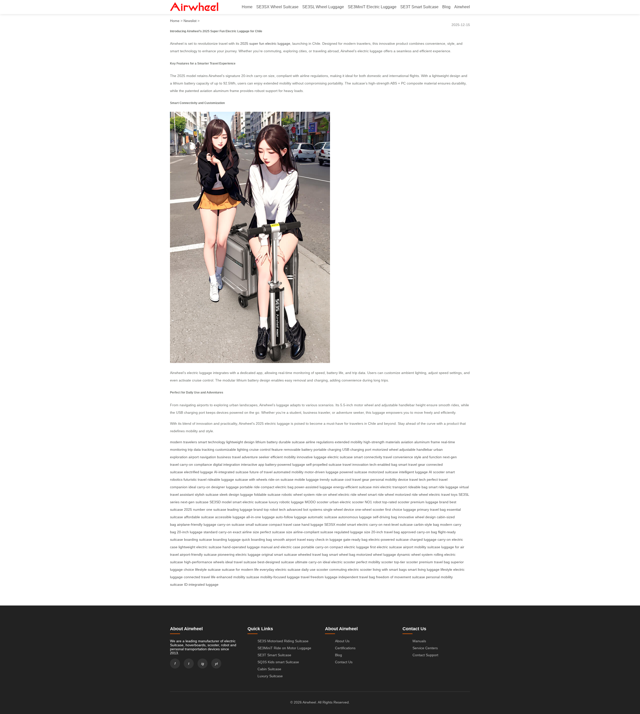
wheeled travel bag (313, 554)
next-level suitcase (398, 524)
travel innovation (355, 464)
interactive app (252, 464)
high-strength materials (382, 442)
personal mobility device (389, 480)
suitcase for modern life (240, 570)
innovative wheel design (417, 517)
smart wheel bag (342, 554)
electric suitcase (340, 457)
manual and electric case (280, 547)
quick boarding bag (257, 540)
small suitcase (257, 524)
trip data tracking (201, 450)
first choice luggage (400, 510)
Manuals (419, 641)
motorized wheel (385, 450)
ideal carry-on (199, 487)
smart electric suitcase (250, 502)
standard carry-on (218, 532)
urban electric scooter (347, 502)
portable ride (250, 487)
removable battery (298, 450)
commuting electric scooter (350, 570)
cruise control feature (266, 450)
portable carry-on (314, 547)
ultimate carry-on (308, 562)
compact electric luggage (349, 547)
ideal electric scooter (339, 562)
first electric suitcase (386, 547)
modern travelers (183, 442)
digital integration (226, 464)
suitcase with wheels (251, 480)
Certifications (345, 648)
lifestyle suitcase (208, 570)
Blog (446, 7)
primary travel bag (431, 510)
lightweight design (240, 442)
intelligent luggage (413, 472)
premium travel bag (434, 562)
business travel (229, 457)
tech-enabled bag (383, 464)
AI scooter (437, 472)
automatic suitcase (322, 517)
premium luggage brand (429, 502)
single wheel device (338, 510)
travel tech (417, 480)
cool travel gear (357, 480)
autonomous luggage (355, 517)
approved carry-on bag (419, 532)
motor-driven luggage (321, 472)
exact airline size (246, 532)
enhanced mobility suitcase (237, 577)
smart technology (211, 442)
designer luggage (225, 487)
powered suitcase (353, 472)
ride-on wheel (326, 494)
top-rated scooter (396, 502)
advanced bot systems (304, 510)
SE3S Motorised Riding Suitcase (283, 641)
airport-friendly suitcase (198, 554)
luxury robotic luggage (286, 502)
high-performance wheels (204, 562)
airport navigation (202, 457)
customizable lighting (231, 450)
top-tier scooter (406, 562)
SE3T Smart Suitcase (419, 7)
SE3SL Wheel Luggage (323, 7)
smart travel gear (411, 464)
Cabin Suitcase (269, 669)
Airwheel (462, 7)
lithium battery (267, 442)
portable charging (327, 450)
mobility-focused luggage (280, 577)
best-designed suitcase (276, 562)
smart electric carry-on (364, 524)
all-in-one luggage (260, 517)
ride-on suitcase (281, 480)
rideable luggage (221, 480)
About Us (342, 641)
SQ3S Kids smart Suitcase (278, 662)
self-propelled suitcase (324, 464)
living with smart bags (390, 570)
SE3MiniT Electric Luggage (372, 7)
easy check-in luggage (324, 540)
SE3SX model (335, 524)
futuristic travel (195, 480)
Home (247, 7)
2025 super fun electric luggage (265, 44)
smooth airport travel (289, 540)
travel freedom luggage (319, 577)
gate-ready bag (355, 540)
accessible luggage (230, 517)
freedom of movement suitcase (400, 577)
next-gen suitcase (194, 502)
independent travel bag (356, 577)
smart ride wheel (381, 494)
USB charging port (356, 450)
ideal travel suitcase (240, 562)
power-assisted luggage (313, 487)
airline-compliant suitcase (313, 532)
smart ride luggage (443, 487)
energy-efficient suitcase (352, 487)
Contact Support (425, 655)
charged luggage (423, 540)
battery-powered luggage (285, 464)
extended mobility (348, 442)
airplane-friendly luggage (196, 524)
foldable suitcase (267, 494)
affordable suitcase (199, 517)
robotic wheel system (298, 494)
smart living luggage (424, 570)
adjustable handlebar (415, 450)
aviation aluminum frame (420, 442)
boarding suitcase (198, 540)
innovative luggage (311, 457)
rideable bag (418, 487)
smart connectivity (368, 457)
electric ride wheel (352, 494)
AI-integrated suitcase (231, 472)
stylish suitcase (206, 494)
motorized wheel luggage (376, 554)
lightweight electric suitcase (200, 547)
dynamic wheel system (415, 554)
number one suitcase (209, 510)
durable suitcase (292, 442)
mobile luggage (306, 480)
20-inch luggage (189, 532)
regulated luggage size (352, 532)
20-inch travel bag (385, 532)
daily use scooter (315, 570)
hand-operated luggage (241, 547)
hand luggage (312, 524)
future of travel (261, 472)
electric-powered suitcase (388, 540)
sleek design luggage (236, 494)
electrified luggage (198, 472)
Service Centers (425, 648)
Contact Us (343, 662)
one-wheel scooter (369, 510)
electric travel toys (443, 494)
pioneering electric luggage (239, 554)
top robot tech (275, 510)
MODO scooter (316, 502)
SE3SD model (221, 502)
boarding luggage (227, 540)
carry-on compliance (196, 464)
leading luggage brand (245, 510)
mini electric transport (390, 487)
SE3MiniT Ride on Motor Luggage (284, 648)
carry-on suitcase (230, 524)
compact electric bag (277, 487)
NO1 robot (373, 502)
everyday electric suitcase (280, 570)
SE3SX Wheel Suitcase (277, 7)
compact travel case (284, 524)
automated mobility (289, 472)
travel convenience (398, 457)
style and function (428, 457)
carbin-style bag (426, 524)
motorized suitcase (383, 472)
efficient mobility (283, 457)
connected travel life (200, 577)
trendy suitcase (332, 480)
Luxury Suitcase (270, 676)
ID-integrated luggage (201, 584)
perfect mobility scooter (374, 562)
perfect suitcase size (276, 532)
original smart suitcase (279, 554)
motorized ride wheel (411, 494)
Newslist (190, 21)
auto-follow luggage (291, 517)
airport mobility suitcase (421, 547)
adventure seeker (256, 457)
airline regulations (320, 442)
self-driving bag (385, 517)
